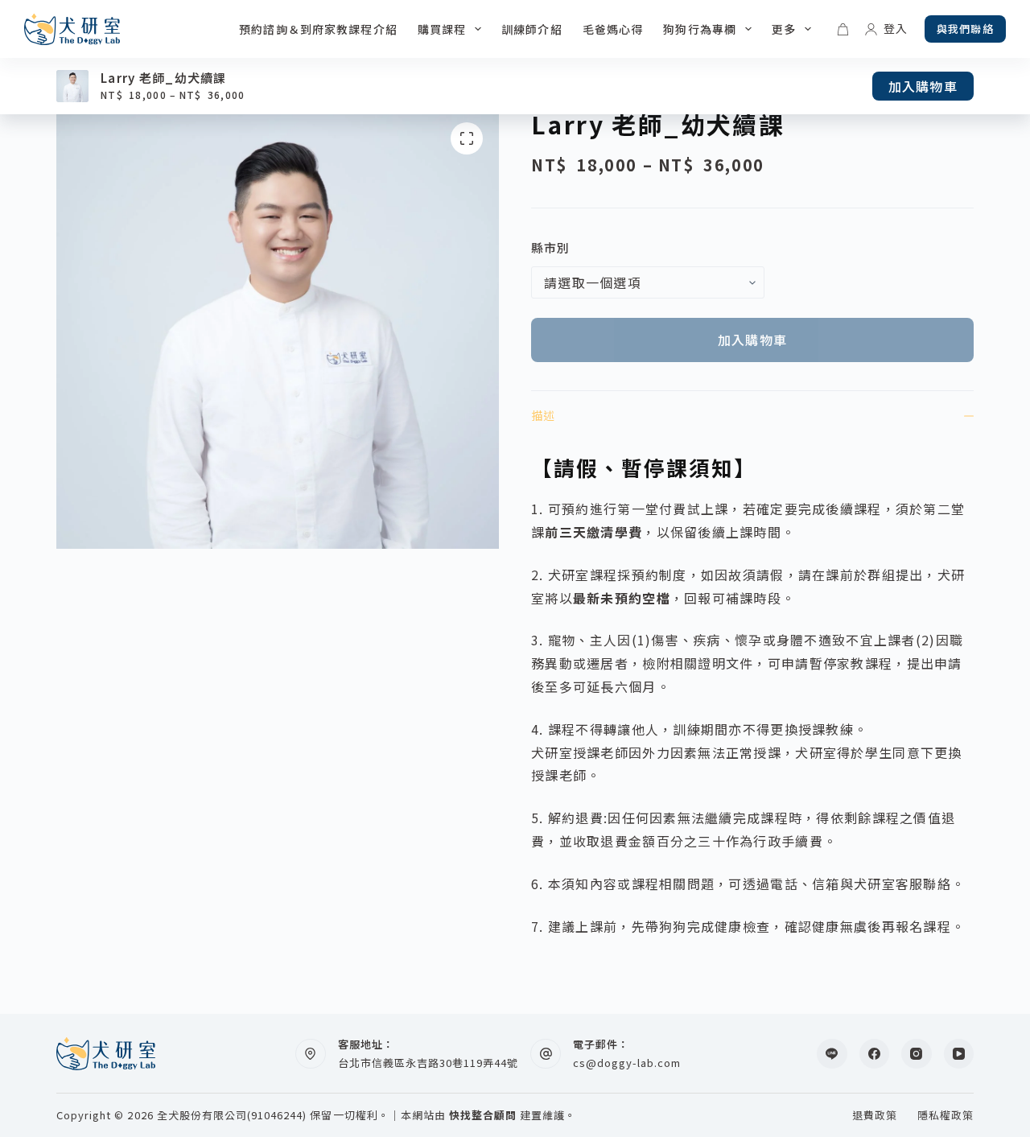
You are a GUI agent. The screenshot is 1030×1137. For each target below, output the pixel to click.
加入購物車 (923, 86)
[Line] (832, 1054)
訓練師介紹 (531, 29)
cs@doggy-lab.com (627, 1062)
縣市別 (551, 247)
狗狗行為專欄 (699, 29)
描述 (543, 415)
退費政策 (874, 1116)
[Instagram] (916, 1054)
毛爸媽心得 (613, 29)
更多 (784, 29)
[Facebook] (874, 1054)
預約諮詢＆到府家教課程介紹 (318, 29)
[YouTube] (959, 1054)
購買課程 (442, 29)
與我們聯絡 (965, 28)
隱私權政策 (945, 1116)
